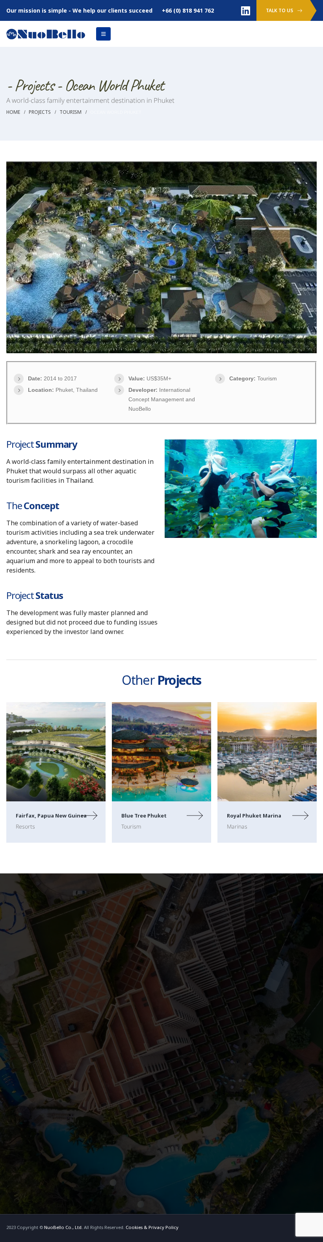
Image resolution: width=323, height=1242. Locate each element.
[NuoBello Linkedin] (185, 896)
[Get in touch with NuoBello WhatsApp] (199, 896)
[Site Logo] (45, 33)
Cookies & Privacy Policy (152, 1087)
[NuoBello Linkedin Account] (246, 11)
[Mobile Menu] (103, 34)
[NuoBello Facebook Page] (171, 896)
